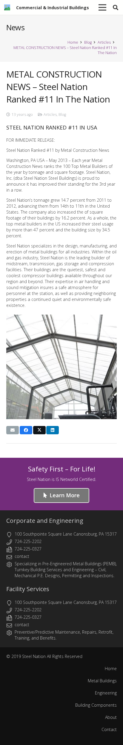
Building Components (96, 705)
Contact (109, 729)
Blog (62, 114)
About (111, 717)
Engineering (83, 569)
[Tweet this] (39, 430)
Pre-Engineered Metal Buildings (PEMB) (79, 563)
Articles (50, 114)
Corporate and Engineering (44, 521)
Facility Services (27, 589)
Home (111, 668)
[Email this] (12, 430)
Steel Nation (34, 656)
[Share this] (26, 430)
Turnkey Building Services (38, 569)
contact (22, 556)
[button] (116, 7)
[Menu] (102, 7)
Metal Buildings (102, 681)
